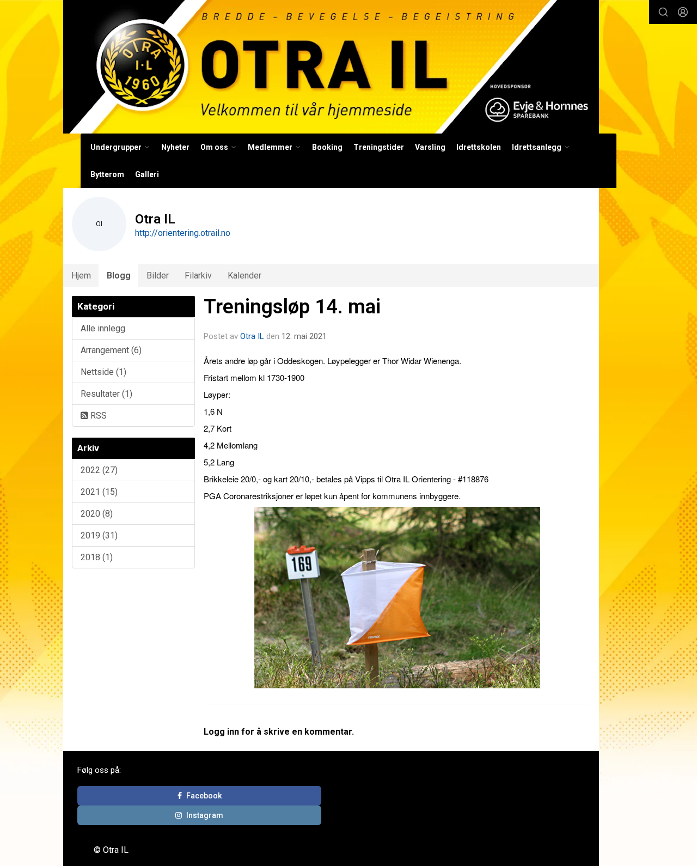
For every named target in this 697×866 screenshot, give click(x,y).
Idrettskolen (478, 147)
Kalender (244, 275)
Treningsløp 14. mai (292, 306)
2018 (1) (97, 557)
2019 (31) (99, 535)
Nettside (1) (103, 372)
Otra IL (252, 336)
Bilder (157, 275)
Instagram (204, 815)
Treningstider (378, 147)
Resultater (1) (106, 394)
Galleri (147, 174)
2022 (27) (99, 470)
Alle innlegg (103, 328)
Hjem (81, 275)
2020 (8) (97, 513)
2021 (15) (99, 492)
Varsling (430, 147)
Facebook (204, 795)
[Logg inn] (683, 12)
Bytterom (107, 174)
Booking (327, 147)
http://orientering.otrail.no (182, 233)
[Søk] (663, 12)
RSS (97, 415)
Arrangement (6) (111, 350)
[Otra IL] (331, 67)
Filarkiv (198, 275)
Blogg (119, 275)
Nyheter (175, 147)
